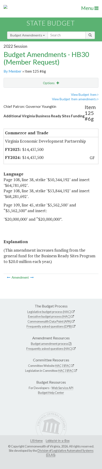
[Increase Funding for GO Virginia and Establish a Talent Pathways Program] (9, 277)
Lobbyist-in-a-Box (58, 441)
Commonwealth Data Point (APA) (49, 321)
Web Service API (62, 388)
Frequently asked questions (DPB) (49, 326)
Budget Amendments (26, 35)
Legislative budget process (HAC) (49, 312)
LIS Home (36, 441)
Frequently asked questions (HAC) (49, 349)
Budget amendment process (49, 344)
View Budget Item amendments (74, 99)
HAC (58, 366)
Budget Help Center (51, 392)
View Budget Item (84, 94)
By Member (13, 71)
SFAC (66, 366)
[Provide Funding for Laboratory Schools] (32, 277)
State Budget (51, 23)
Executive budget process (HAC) (49, 316)
